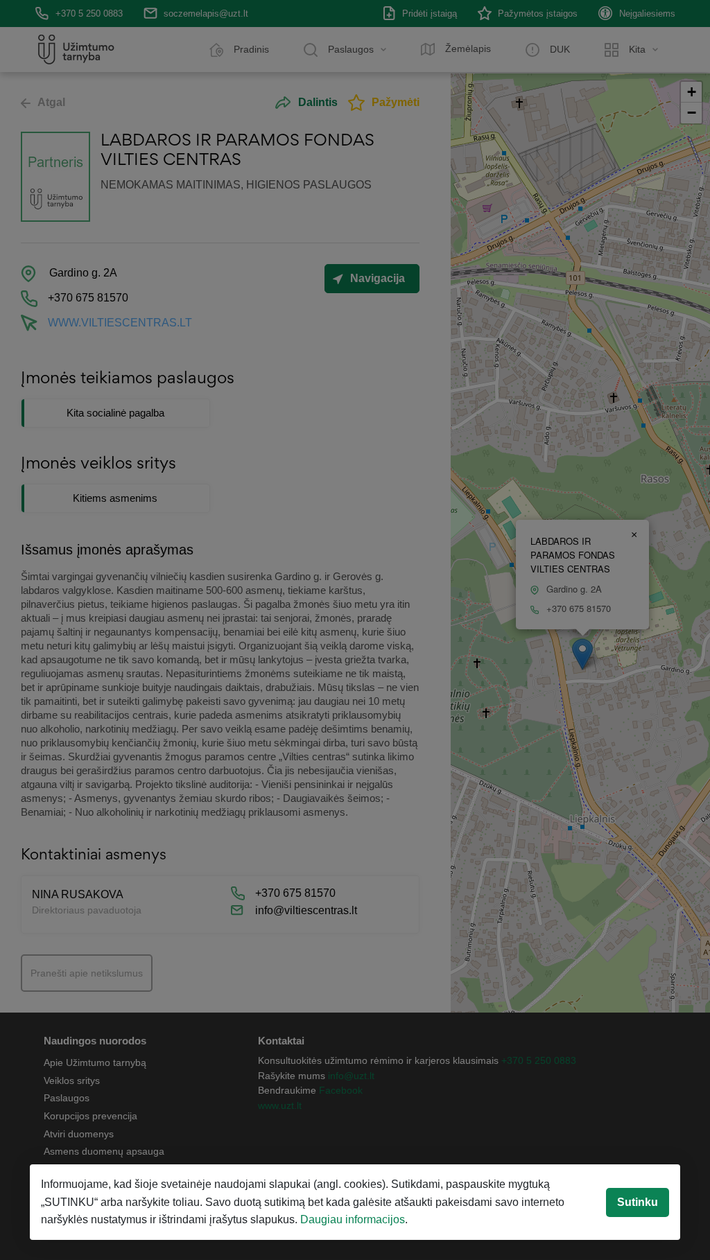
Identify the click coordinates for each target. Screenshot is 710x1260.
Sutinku (637, 1202)
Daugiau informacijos (352, 1219)
